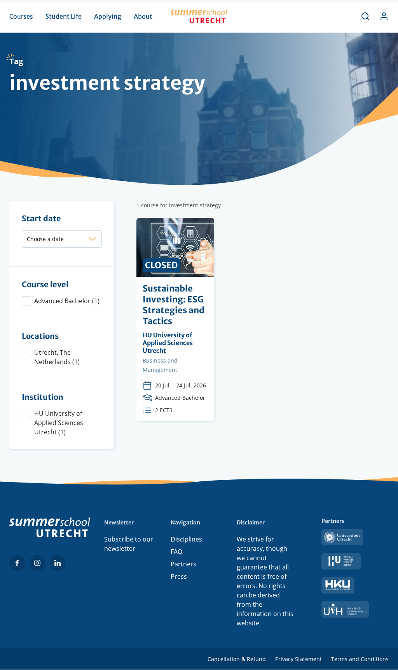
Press (179, 576)
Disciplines (186, 539)
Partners (183, 564)
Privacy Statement (298, 659)
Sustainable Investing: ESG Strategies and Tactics (175, 319)
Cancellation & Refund (237, 659)
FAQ (176, 551)
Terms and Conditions (360, 659)
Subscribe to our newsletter (128, 544)
